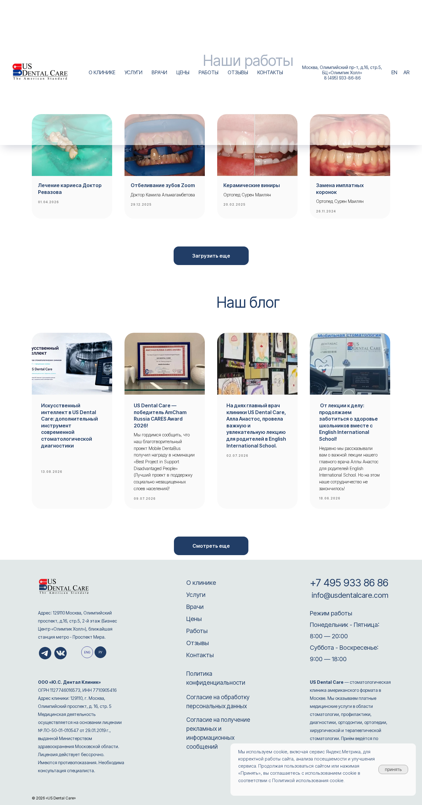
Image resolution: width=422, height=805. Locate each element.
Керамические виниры (251, 185)
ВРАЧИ (159, 72)
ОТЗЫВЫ (238, 72)
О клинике (201, 582)
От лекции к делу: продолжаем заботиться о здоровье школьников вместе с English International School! (348, 422)
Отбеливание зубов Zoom (163, 185)
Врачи (195, 606)
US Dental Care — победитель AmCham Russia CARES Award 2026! (160, 415)
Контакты (200, 655)
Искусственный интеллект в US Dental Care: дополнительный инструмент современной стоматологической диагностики (69, 425)
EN (394, 72)
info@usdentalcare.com (349, 595)
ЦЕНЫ (182, 72)
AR (406, 72)
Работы (197, 631)
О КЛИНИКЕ (102, 72)
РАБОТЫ (208, 72)
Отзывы (197, 643)
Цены (194, 619)
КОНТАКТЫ (270, 72)
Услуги (195, 594)
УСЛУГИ (133, 72)
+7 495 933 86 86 (349, 582)
